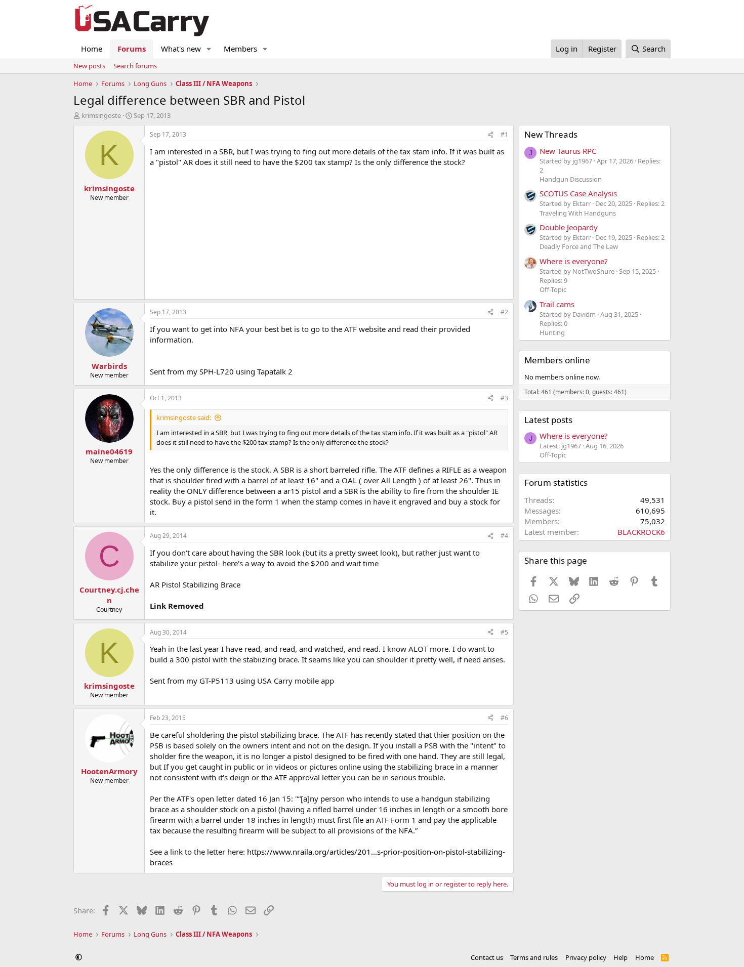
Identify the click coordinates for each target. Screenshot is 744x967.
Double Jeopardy (569, 227)
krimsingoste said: (183, 417)
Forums (131, 49)
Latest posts (548, 420)
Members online (557, 360)
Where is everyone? (574, 261)
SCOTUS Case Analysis (578, 193)
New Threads (550, 134)
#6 (504, 717)
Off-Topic (553, 289)
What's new (181, 49)
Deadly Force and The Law (579, 246)
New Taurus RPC (568, 151)
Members (240, 49)
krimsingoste (101, 115)
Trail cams (557, 304)
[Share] (490, 135)
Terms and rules (534, 957)
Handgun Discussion (571, 179)
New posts (89, 65)
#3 (504, 398)
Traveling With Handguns (578, 213)
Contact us (487, 957)
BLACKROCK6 (641, 532)
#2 (504, 312)
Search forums (135, 65)
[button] (209, 48)
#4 (504, 535)
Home (91, 49)
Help (620, 957)
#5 (504, 632)
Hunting (552, 332)
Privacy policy (585, 957)
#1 (504, 134)
